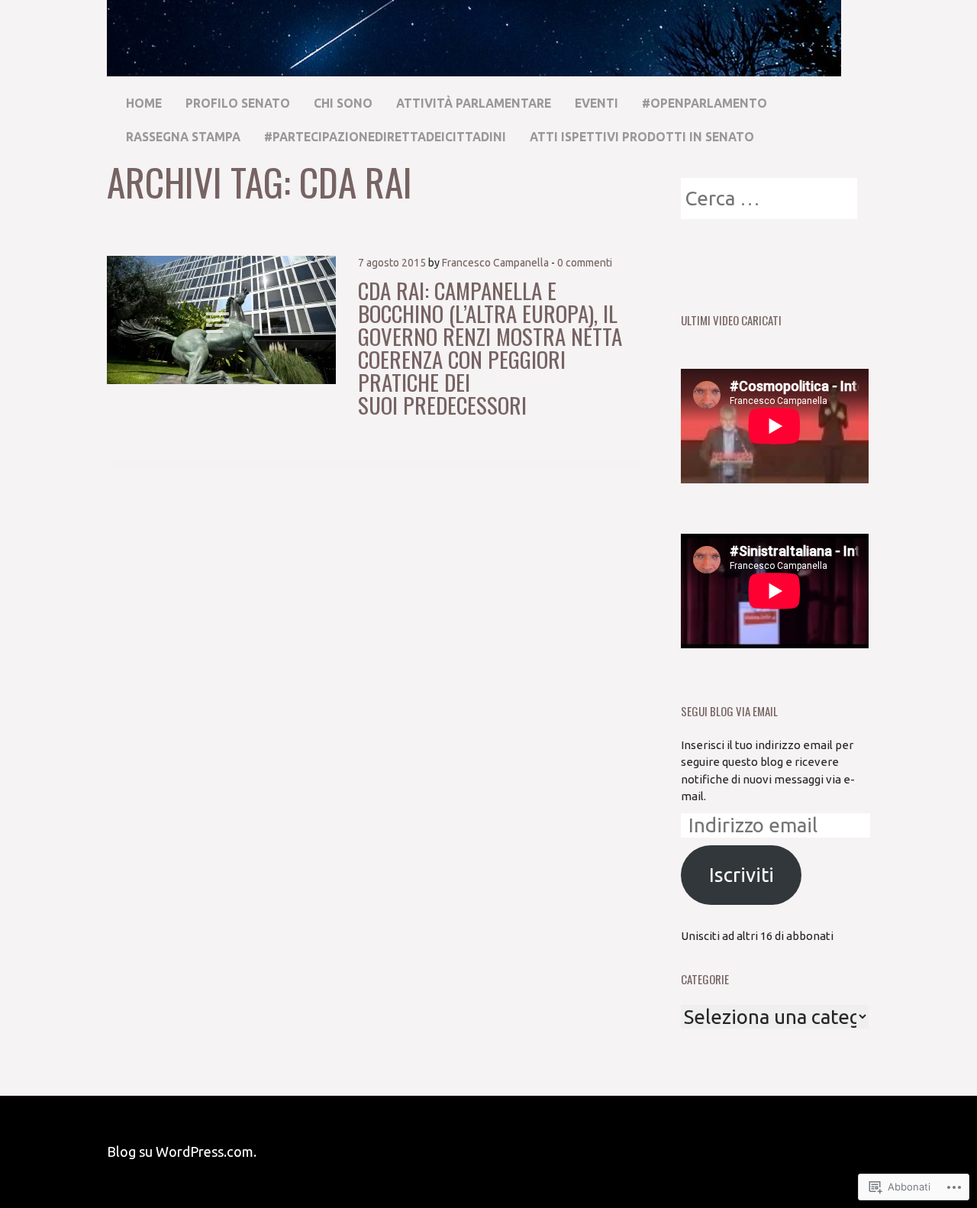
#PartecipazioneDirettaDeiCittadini (385, 137)
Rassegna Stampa (183, 137)
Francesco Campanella (495, 263)
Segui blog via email (729, 711)
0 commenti (584, 263)
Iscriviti (741, 875)
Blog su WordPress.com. (181, 1151)
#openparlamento (704, 103)
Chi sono (343, 103)
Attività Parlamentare (473, 103)
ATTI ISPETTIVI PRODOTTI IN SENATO (642, 137)
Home (144, 103)
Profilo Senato (237, 103)
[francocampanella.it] (474, 69)
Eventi (596, 103)
